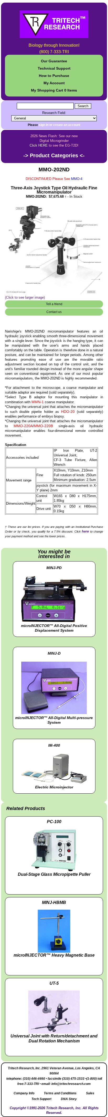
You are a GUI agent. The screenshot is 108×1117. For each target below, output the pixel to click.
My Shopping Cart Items (54, 90)
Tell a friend (54, 304)
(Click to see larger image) (25, 297)
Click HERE (39, 145)
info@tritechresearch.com (71, 1084)
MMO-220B (43, 426)
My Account (54, 83)
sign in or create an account (59, 125)
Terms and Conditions (60, 1093)
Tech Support (41, 1099)
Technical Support (54, 68)
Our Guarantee (54, 61)
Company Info (24, 1093)
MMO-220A (23, 426)
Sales (90, 1093)
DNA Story (69, 1099)
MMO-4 (76, 179)
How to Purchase (54, 76)
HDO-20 (68, 411)
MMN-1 (37, 402)
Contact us (54, 312)
